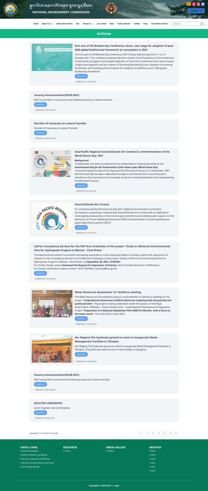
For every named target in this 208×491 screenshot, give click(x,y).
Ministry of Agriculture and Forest (37, 462)
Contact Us (196, 10)
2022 (152, 462)
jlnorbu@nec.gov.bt (106, 268)
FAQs (145, 24)
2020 (152, 470)
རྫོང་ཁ (188, 4)
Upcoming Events (159, 24)
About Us (46, 24)
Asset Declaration (29, 451)
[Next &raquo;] (176, 433)
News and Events (64, 24)
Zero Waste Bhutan (30, 466)
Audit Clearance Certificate (34, 454)
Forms (137, 24)
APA (77, 24)
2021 (152, 466)
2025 (152, 451)
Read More (81, 76)
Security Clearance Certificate (35, 458)
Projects (87, 24)
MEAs (112, 24)
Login (116, 485)
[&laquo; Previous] (141, 433)
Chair (101, 24)
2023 (152, 458)
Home (35, 24)
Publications (123, 24)
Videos (110, 451)
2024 (152, 454)
